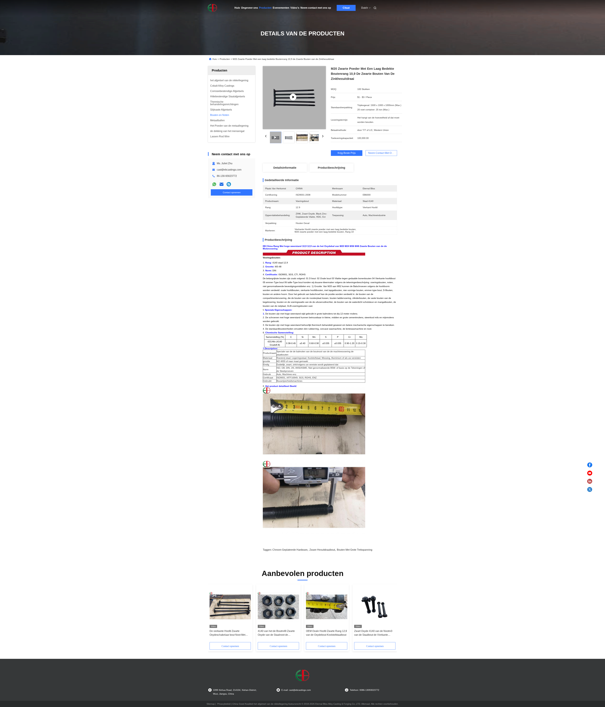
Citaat (346, 7)
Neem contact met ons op (315, 7)
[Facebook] (590, 465)
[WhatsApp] (214, 184)
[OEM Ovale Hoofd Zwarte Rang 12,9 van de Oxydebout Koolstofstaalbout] (326, 607)
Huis (237, 7)
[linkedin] (590, 481)
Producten (265, 7)
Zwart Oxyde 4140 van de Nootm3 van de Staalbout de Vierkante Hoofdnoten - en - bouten (373, 633)
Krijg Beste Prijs (347, 153)
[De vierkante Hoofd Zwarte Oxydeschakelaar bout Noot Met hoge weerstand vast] (230, 607)
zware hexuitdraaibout (322, 549)
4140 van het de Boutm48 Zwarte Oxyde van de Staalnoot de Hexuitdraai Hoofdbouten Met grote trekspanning (277, 633)
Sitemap (211, 704)
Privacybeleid (223, 704)
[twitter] (590, 489)
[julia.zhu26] (228, 184)
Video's (294, 7)
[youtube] (590, 473)
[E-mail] (221, 184)
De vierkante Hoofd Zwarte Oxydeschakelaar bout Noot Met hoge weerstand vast (227, 633)
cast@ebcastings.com (229, 169)
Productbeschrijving (331, 167)
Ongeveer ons (249, 7)
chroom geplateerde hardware (290, 549)
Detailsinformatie (284, 167)
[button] (213, 614)
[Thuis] (212, 8)
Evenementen (281, 7)
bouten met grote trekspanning (354, 549)
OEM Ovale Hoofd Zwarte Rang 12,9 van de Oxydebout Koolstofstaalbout (326, 633)
